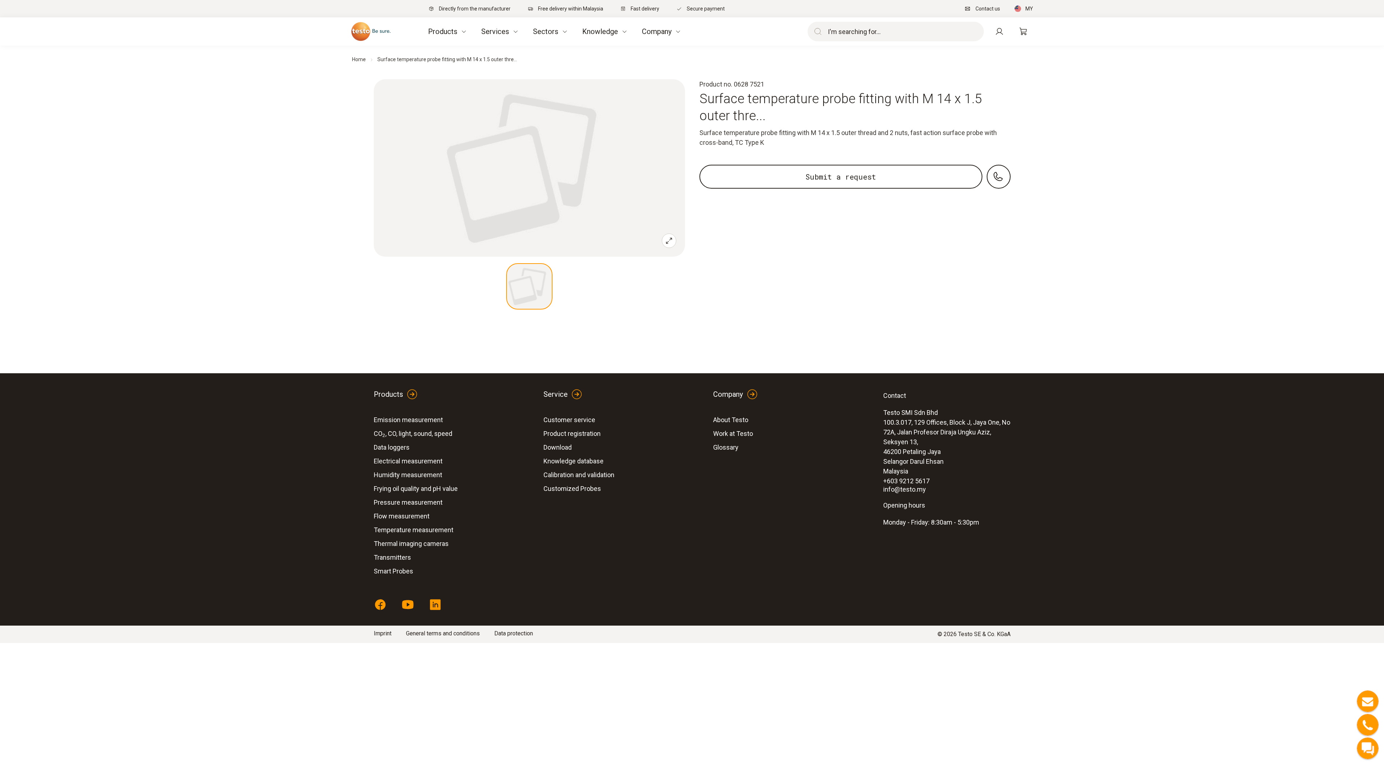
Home (359, 59)
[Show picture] (529, 286)
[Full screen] (669, 241)
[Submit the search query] (816, 31)
